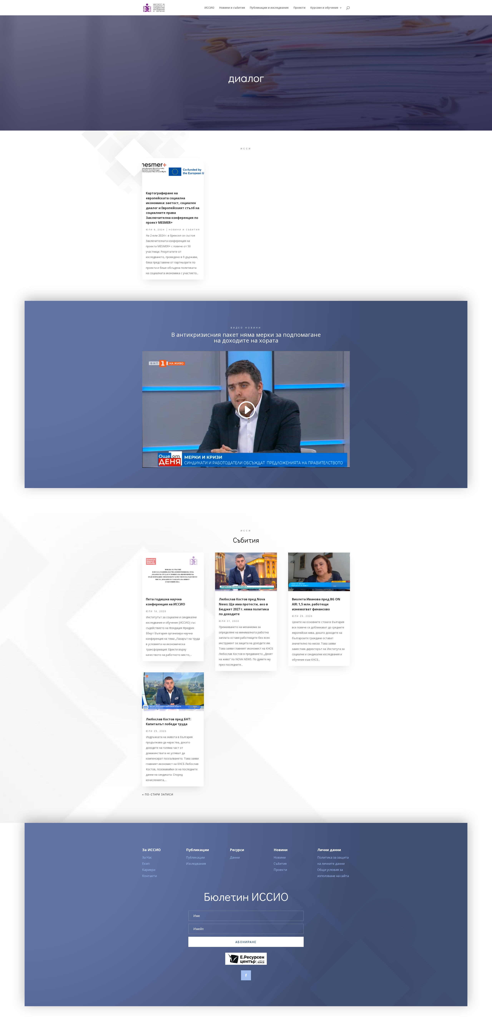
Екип (146, 863)
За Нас (147, 857)
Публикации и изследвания (269, 7)
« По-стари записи (157, 794)
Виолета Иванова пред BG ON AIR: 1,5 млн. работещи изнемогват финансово (316, 604)
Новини (280, 857)
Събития (280, 863)
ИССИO (209, 7)
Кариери (148, 870)
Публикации (195, 857)
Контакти (149, 876)
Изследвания (196, 863)
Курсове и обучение (324, 7)
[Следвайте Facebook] (246, 975)
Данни (235, 857)
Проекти (299, 7)
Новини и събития (232, 7)
